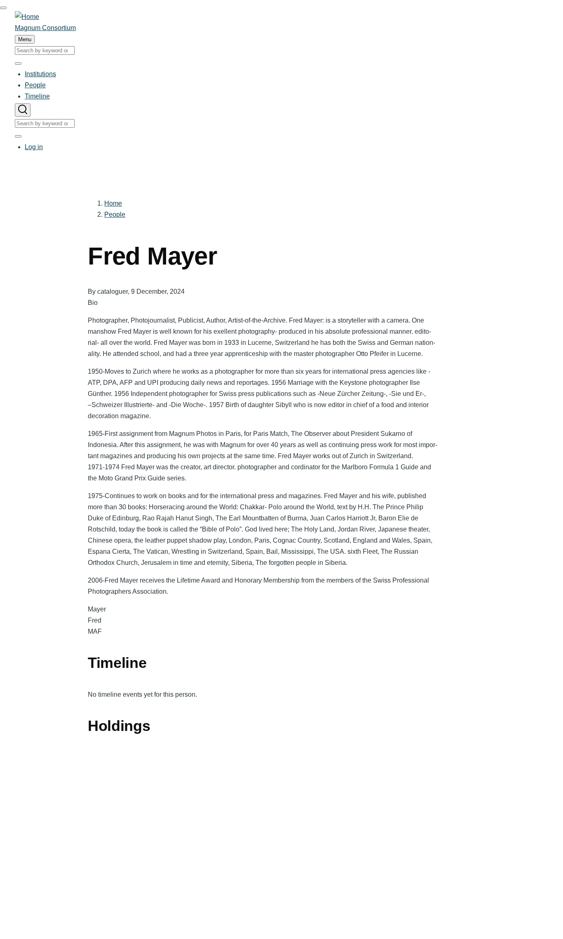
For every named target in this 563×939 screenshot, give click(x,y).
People (114, 214)
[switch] (3, 8)
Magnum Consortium (45, 27)
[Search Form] (22, 110)
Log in (34, 146)
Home (113, 203)
